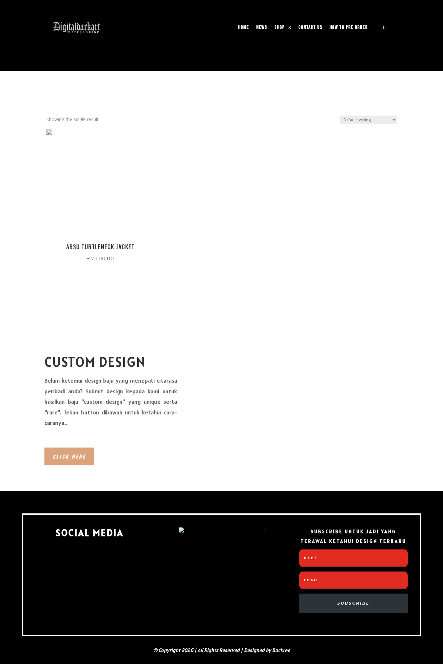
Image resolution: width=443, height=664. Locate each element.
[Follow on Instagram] (88, 558)
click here (69, 456)
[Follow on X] (123, 558)
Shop (279, 27)
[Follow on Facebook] (52, 558)
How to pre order (348, 27)
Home (243, 27)
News (261, 27)
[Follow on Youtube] (89, 593)
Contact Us (310, 27)
